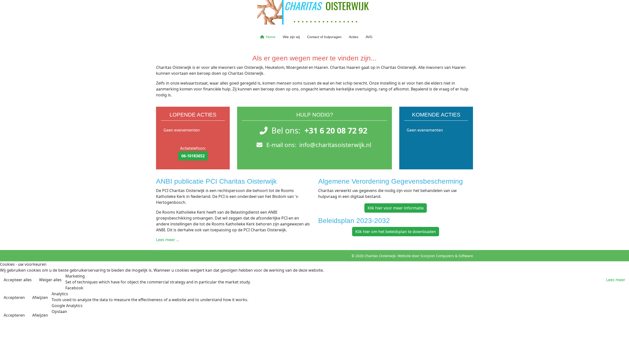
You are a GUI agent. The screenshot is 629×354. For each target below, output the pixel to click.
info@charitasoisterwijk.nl (335, 145)
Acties (353, 37)
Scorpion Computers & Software (446, 255)
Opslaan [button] (59, 311)
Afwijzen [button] (40, 297)
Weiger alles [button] (50, 279)
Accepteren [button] (14, 297)
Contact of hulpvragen (324, 37)
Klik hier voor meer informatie (396, 208)
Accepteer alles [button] (18, 279)
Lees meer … (167, 239)
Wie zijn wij (291, 37)
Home (270, 37)
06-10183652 (193, 156)
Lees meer (615, 279)
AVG (369, 37)
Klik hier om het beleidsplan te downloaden (395, 231)
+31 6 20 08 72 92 (335, 130)
